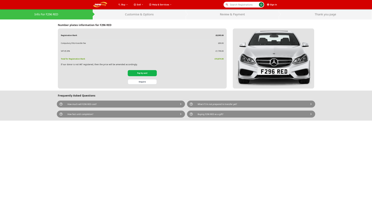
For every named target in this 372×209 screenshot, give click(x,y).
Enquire (142, 82)
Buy (124, 4)
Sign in (273, 4)
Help (160, 4)
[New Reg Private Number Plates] (102, 5)
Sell (139, 4)
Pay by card (142, 73)
